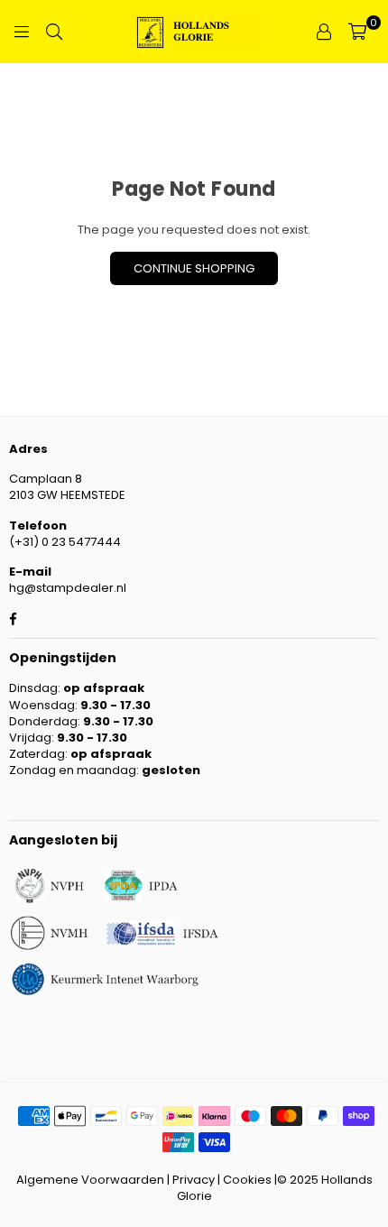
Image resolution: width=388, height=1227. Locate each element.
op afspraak (103, 688)
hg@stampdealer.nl (67, 587)
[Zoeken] (54, 31)
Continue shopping (194, 268)
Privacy (193, 1179)
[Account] (324, 31)
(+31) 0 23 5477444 (65, 541)
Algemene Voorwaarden (90, 1179)
